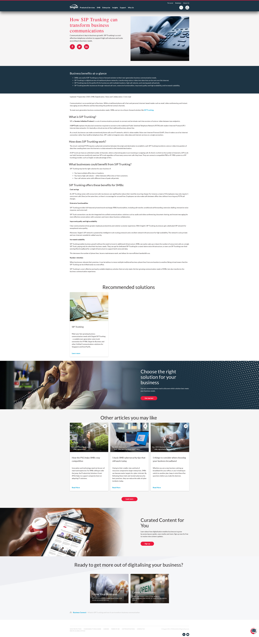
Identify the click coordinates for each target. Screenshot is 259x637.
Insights (115, 7)
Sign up (147, 544)
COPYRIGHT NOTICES (128, 629)
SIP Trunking (148, 110)
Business (178, 3)
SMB (98, 7)
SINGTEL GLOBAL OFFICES (77, 631)
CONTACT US (141, 629)
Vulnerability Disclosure (92, 629)
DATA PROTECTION (75, 629)
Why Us (131, 7)
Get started (149, 398)
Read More (76, 487)
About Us (186, 3)
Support (123, 7)
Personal (170, 3)
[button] (256, 634)
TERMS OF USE (115, 629)
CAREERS (106, 629)
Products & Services (87, 7)
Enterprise (106, 7)
